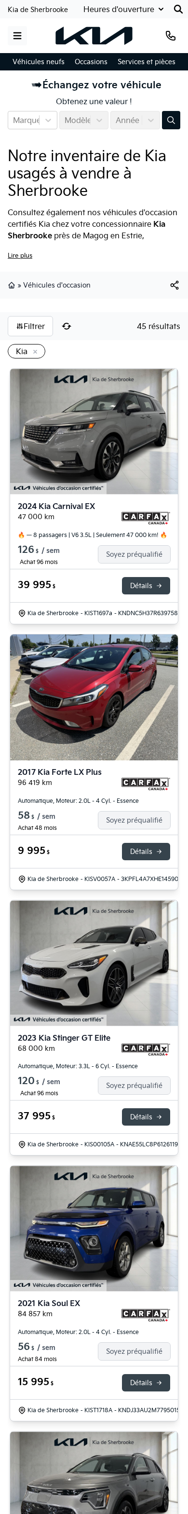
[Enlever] (33, 352)
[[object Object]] (174, 285)
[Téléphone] (170, 35)
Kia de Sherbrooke (38, 9)
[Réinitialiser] (66, 326)
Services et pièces (146, 62)
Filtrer (34, 326)
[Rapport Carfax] (145, 518)
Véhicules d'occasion (57, 285)
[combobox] (14, 120)
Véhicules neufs (39, 62)
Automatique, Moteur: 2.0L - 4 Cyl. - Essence (78, 801)
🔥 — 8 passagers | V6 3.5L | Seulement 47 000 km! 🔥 (92, 535)
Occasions (91, 62)
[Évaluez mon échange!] (171, 120)
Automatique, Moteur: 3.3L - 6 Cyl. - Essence (78, 1066)
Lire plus (20, 255)
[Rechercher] (178, 9)
